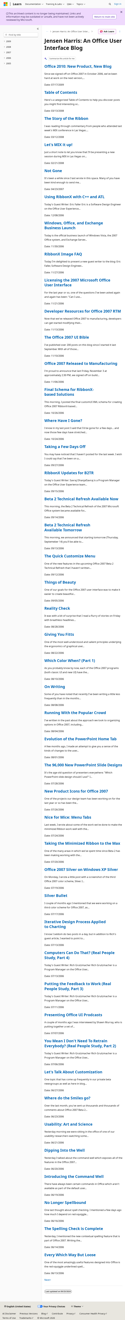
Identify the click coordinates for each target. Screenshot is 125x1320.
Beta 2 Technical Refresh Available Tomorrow (67, 527)
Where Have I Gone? (63, 420)
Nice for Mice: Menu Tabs (67, 817)
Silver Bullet (55, 895)
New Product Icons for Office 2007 (76, 791)
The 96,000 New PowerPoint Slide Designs (83, 764)
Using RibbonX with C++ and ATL (74, 196)
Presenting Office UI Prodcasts (73, 1014)
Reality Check (57, 608)
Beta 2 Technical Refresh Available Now (81, 498)
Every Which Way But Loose (70, 1254)
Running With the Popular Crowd (75, 712)
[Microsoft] (6, 4)
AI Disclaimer (9, 1313)
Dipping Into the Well (64, 1150)
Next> (47, 1280)
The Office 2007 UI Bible (66, 337)
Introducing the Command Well (74, 1176)
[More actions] (120, 31)
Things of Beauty (60, 582)
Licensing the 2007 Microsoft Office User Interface (77, 282)
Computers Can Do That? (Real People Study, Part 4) (79, 955)
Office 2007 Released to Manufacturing (80, 363)
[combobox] (21, 34)
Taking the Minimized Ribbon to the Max (82, 843)
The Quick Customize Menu (69, 555)
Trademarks (25, 1318)
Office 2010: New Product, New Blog (78, 66)
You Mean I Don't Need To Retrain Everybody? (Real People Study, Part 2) (80, 1043)
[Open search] (110, 4)
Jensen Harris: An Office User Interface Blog (72, 31)
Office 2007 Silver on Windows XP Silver (81, 869)
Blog (43, 1313)
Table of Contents (60, 92)
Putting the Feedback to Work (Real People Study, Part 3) (77, 986)
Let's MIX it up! (58, 144)
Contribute (57, 1313)
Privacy (70, 1313)
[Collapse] (38, 28)
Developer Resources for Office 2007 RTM (82, 311)
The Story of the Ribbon (66, 118)
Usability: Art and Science (68, 1124)
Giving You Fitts (59, 634)
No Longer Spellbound (65, 1202)
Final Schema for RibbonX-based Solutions (69, 392)
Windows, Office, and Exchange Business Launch (73, 225)
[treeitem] (21, 41)
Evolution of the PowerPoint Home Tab (80, 738)
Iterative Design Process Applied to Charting (75, 924)
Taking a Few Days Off (64, 446)
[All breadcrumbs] (47, 31)
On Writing (54, 686)
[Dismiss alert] (121, 12)
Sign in (117, 3)
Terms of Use (9, 1318)
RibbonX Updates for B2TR (69, 472)
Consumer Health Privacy (92, 1313)
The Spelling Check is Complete (73, 1228)
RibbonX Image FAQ (63, 254)
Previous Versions (29, 1313)
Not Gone (53, 170)
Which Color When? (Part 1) (69, 660)
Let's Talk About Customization (73, 1071)
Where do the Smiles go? (67, 1097)
